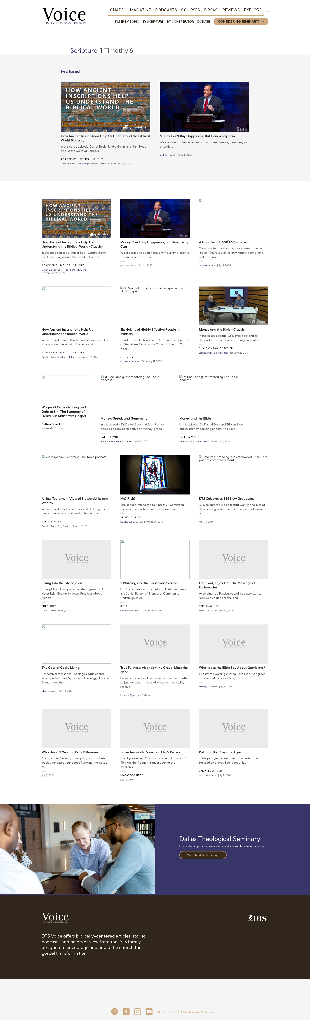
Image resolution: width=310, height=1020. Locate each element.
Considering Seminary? (239, 21)
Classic (204, 348)
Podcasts (166, 10)
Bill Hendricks (205, 353)
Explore (253, 10)
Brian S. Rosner (108, 441)
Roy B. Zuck (204, 610)
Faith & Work (111, 437)
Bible (124, 606)
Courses (190, 10)
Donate (203, 21)
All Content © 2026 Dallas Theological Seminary (185, 1012)
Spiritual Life (130, 517)
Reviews (231, 10)
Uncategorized (132, 775)
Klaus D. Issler (49, 610)
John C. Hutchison (207, 775)
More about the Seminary (202, 855)
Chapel (118, 10)
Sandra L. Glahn (97, 163)
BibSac (211, 10)
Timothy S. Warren (208, 686)
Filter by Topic (127, 21)
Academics (69, 159)
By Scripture (152, 21)
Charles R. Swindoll (130, 361)
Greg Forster (63, 526)
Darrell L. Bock (68, 163)
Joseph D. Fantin (207, 265)
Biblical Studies (91, 159)
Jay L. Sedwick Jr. (168, 155)
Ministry (127, 357)
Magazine (140, 10)
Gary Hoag (82, 163)
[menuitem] (118, 10)
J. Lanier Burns (49, 691)
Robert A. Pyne (127, 695)
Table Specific (223, 348)
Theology (49, 606)
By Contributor (180, 21)
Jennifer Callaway (129, 522)
